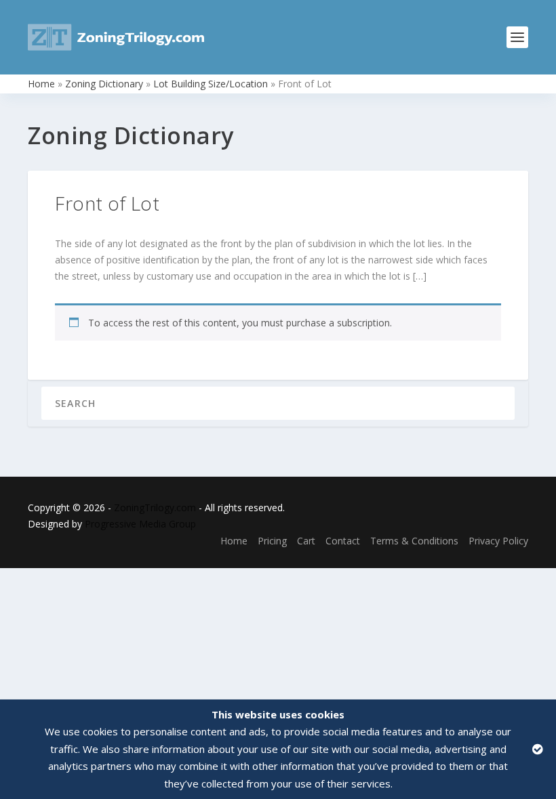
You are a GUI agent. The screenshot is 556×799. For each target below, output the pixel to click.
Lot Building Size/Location (210, 83)
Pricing (272, 540)
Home (41, 83)
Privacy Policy (498, 540)
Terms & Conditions (414, 540)
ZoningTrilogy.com (155, 507)
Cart (306, 540)
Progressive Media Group (140, 523)
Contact (342, 540)
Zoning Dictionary (104, 83)
